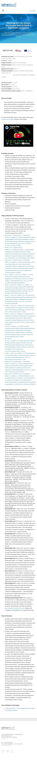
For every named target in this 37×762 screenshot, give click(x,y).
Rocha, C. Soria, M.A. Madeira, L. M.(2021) (17, 353)
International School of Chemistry (16, 608)
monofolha (11, 119)
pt (34, 10)
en (32, 10)
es (30, 10)
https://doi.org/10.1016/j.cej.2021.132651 (22, 322)
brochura (3, 119)
